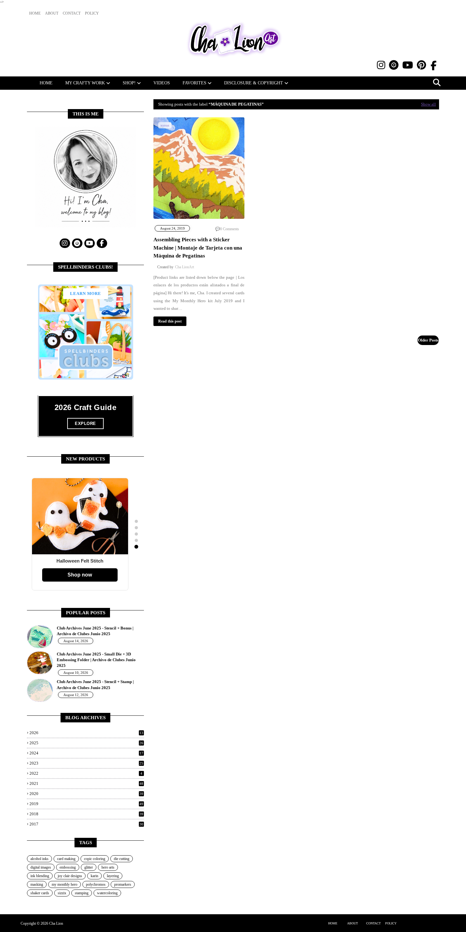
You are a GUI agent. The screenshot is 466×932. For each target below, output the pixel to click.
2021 (86, 783)
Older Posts (428, 340)
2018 (86, 813)
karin (94, 876)
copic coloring (94, 859)
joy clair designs (70, 876)
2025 (86, 742)
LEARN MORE (85, 293)
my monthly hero (64, 884)
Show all (428, 104)
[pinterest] (421, 65)
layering (113, 876)
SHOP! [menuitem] (129, 83)
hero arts (107, 867)
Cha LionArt (184, 267)
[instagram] (381, 65)
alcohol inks (39, 859)
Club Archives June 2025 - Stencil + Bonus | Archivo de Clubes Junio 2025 (95, 631)
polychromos (96, 884)
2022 (85, 773)
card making (66, 859)
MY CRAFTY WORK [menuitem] (85, 83)
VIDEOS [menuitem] (161, 83)
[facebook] (433, 65)
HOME (332, 923)
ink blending (39, 876)
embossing (68, 867)
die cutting (121, 859)
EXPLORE (85, 423)
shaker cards (39, 893)
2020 (86, 793)
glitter (88, 867)
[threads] (393, 65)
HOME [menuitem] (46, 83)
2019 (86, 803)
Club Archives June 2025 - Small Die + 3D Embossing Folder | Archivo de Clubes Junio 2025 (96, 660)
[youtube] (407, 65)
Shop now (80, 574)
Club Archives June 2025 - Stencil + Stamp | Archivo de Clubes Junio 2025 (95, 684)
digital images (40, 867)
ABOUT (352, 923)
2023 (86, 763)
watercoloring (107, 893)
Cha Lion (56, 923)
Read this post (170, 321)
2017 (86, 824)
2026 (86, 732)
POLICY (391, 923)
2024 (86, 753)
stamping (81, 893)
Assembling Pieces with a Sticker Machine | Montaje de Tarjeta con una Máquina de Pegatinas (197, 248)
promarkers (122, 884)
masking (36, 884)
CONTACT (373, 923)
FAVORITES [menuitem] (194, 83)
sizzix (62, 893)
